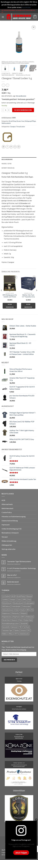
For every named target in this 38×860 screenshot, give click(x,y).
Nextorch (14, 620)
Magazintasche (6, 617)
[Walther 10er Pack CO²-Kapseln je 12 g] (28, 283)
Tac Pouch (26, 627)
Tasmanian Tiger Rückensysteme (19, 561)
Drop (29, 599)
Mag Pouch (16, 617)
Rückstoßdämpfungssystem (10, 623)
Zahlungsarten (7, 545)
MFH (22, 617)
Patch (20, 620)
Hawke (22, 610)
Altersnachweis (7, 504)
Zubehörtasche (24, 634)
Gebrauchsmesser (7, 610)
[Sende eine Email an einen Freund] (15, 147)
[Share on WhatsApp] (3, 147)
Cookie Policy (7, 512)
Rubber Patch (28, 620)
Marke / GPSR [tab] (6, 163)
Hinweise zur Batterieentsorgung (14, 516)
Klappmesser (6, 613)
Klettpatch (24, 613)
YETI (16, 634)
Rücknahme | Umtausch (10, 533)
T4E (20, 627)
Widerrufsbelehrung (9, 541)
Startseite (6, 73)
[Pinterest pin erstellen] (18, 147)
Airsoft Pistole (21, 596)
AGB (3, 500)
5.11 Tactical (6, 596)
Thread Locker (20, 126)
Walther (4, 634)
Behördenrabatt (7, 508)
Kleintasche (15, 613)
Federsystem (26, 606)
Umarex (23, 630)
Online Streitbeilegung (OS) (11, 529)
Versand (4, 537)
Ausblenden (26, 7)
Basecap (29, 596)
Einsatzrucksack (18, 603)
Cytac (19, 599)
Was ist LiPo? (12, 575)
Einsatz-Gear (17, 73)
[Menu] (3, 17)
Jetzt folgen (21, 852)
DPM (24, 599)
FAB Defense (6, 606)
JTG (32, 610)
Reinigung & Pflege (23, 75)
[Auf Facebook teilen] (7, 147)
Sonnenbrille (6, 627)
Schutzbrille (24, 623)
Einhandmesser (7, 603)
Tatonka (16, 630)
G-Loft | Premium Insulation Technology (21, 568)
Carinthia (5, 599)
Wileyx (11, 634)
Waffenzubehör (8, 75)
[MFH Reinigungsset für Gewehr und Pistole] (10, 283)
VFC (29, 630)
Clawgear (13, 126)
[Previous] (5, 42)
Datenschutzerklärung (10, 521)
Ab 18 (13, 596)
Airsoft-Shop (12, 121)
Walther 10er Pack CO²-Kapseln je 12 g (28, 296)
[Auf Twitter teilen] (11, 147)
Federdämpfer (16, 606)
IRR (28, 610)
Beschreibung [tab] (7, 159)
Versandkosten (21, 96)
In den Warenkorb (23, 110)
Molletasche (29, 617)
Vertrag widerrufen (8, 549)
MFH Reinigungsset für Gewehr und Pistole (10, 296)
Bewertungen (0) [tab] (8, 168)
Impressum (6, 525)
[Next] (33, 42)
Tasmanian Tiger (7, 630)
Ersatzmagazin (29, 603)
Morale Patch (6, 620)
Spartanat (14, 627)
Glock (17, 610)
